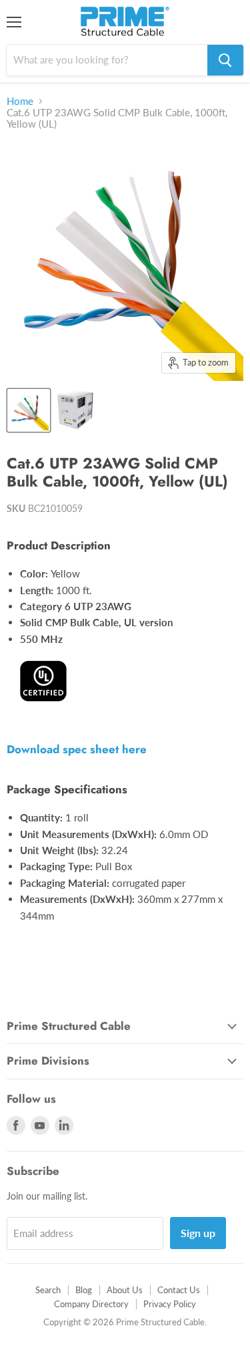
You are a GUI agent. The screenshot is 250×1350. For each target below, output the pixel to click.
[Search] (225, 60)
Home (20, 101)
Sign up (198, 1232)
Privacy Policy (169, 1304)
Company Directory (91, 1304)
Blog (83, 1290)
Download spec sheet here (77, 749)
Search (48, 1290)
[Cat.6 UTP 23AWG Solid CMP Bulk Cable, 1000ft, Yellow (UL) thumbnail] (28, 410)
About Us (125, 1290)
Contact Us (178, 1290)
